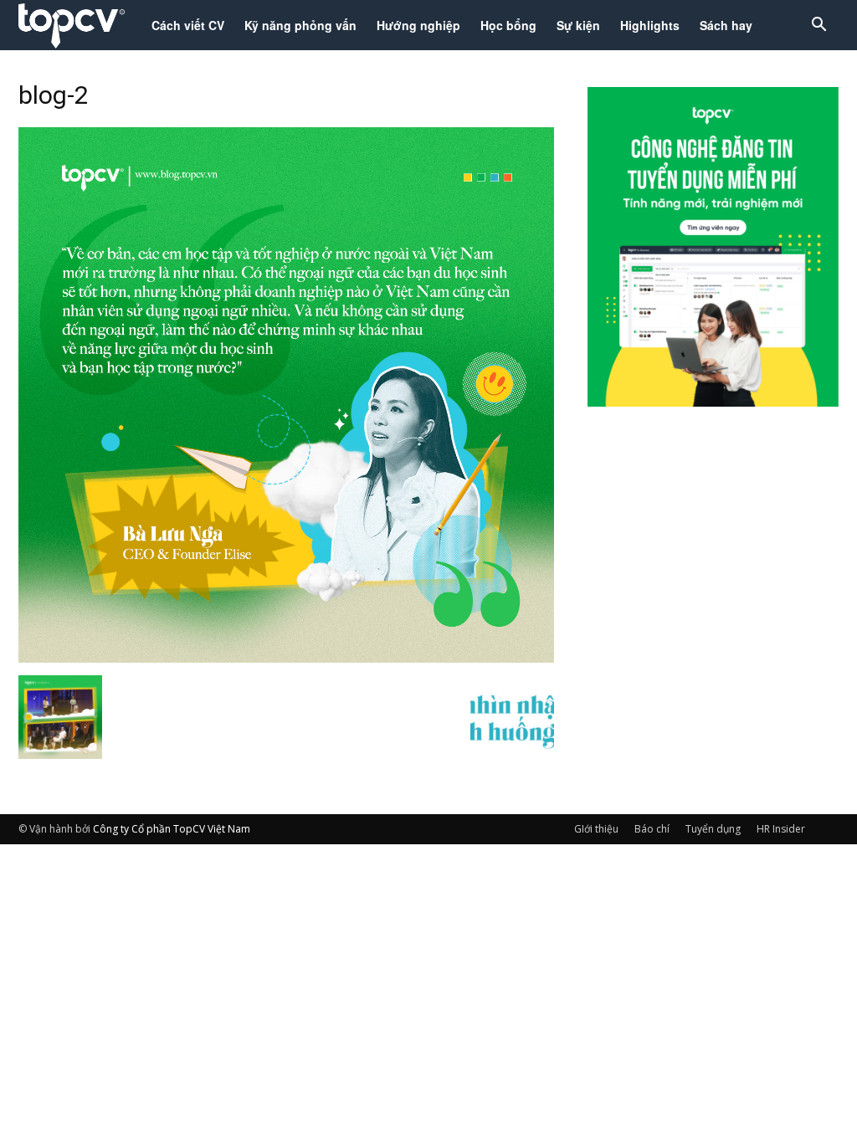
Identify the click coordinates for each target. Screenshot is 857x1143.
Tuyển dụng (713, 829)
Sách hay (726, 25)
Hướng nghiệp (418, 25)
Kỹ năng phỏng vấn (300, 25)
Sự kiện (578, 25)
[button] (818, 26)
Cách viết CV (187, 25)
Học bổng (508, 25)
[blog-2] (286, 657)
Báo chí (652, 829)
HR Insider (781, 829)
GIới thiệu (596, 829)
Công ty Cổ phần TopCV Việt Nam (171, 829)
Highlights (650, 25)
